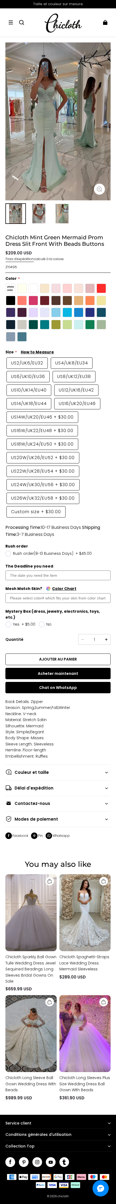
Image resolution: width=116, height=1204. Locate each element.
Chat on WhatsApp (58, 687)
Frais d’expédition (20, 259)
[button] (10, 22)
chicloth (63, 1196)
